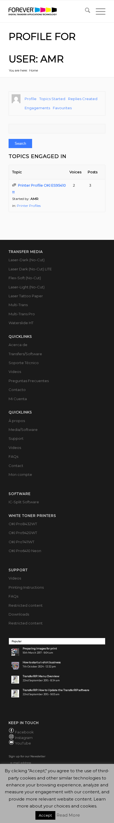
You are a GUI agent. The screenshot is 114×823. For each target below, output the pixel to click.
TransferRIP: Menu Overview (41, 676)
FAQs (13, 456)
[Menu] (97, 11)
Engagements (37, 108)
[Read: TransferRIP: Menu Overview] (15, 680)
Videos (15, 371)
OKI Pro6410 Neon (25, 550)
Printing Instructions (26, 587)
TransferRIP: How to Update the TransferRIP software (56, 690)
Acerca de (18, 344)
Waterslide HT (21, 323)
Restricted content (26, 605)
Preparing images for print (40, 648)
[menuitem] (84, 11)
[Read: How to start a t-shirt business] (15, 666)
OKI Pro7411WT (21, 542)
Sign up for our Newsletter (27, 756)
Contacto (17, 389)
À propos (17, 420)
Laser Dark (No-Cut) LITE (30, 269)
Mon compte (20, 474)
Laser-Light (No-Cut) (27, 287)
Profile (31, 98)
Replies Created (82, 98)
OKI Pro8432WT (23, 524)
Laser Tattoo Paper (26, 296)
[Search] (84, 11)
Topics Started (52, 98)
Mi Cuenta (18, 399)
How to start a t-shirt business (42, 662)
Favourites (62, 108)
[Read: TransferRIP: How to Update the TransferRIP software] (15, 693)
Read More (68, 815)
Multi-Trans (18, 305)
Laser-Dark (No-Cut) (27, 260)
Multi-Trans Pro (22, 314)
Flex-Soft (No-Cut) (25, 278)
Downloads (19, 614)
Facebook (24, 732)
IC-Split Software (24, 502)
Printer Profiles (29, 206)
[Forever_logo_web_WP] (47, 11)
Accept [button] (45, 815)
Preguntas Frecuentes (29, 381)
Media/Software (23, 429)
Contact (16, 465)
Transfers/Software (25, 354)
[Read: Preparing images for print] (15, 652)
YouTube (23, 743)
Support (16, 438)
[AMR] (16, 98)
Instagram (24, 737)
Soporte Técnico (24, 362)
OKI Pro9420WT (23, 532)
